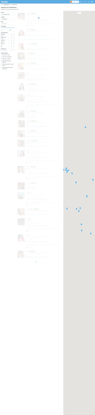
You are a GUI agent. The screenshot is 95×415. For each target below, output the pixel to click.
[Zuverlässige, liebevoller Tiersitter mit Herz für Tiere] (39, 189)
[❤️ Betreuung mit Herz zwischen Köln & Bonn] (39, 19)
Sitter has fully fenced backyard (6, 61)
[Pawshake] (4, 2)
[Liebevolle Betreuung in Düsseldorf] (39, 104)
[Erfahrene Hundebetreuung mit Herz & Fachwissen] (39, 159)
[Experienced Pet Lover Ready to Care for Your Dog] (39, 93)
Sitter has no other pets (6, 56)
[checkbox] (1, 54)
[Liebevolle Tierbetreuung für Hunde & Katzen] (39, 140)
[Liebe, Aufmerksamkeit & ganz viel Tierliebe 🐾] (39, 52)
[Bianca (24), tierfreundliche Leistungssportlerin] (39, 130)
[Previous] (33, 268)
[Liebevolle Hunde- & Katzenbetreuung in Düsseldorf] (39, 149)
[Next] (46, 268)
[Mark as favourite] (60, 25)
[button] (81, 224)
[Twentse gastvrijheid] (39, 35)
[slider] (1, 27)
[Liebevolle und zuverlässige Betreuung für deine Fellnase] (39, 260)
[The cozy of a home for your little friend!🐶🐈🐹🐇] (39, 247)
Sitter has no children (6, 58)
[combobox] (8, 14)
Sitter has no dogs (5, 54)
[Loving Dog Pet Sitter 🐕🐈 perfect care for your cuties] (39, 172)
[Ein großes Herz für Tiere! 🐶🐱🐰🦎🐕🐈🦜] (39, 117)
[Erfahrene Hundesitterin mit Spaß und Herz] (39, 82)
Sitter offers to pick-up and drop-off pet (7, 68)
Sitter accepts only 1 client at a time (8, 65)
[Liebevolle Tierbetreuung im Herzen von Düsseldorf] (39, 231)
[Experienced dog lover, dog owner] (39, 72)
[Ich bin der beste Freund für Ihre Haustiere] (39, 205)
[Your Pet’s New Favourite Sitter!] (39, 62)
